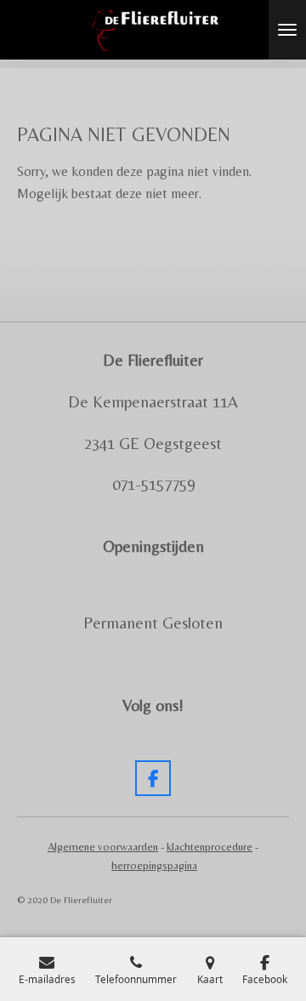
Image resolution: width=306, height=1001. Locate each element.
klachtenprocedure (209, 846)
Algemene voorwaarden (103, 846)
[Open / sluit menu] (287, 30)
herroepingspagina (154, 865)
